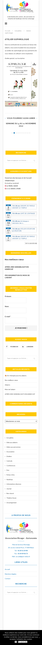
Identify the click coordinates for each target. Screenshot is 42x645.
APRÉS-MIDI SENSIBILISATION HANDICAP (17, 268)
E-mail (8, 316)
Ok (16, 642)
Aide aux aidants (12, 442)
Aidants (7, 385)
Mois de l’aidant (10, 389)
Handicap (9, 479)
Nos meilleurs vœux (14, 259)
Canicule (9, 461)
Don (7, 470)
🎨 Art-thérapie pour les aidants (15, 375)
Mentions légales (10, 574)
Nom (7, 306)
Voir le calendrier (30, 243)
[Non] (39, 638)
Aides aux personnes (13, 447)
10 (29, 133)
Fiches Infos (10, 475)
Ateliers (9, 456)
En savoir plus (22, 642)
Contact (7, 578)
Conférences (10, 465)
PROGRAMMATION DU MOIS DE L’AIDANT (17, 276)
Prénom (8, 296)
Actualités (18, 31)
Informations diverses (13, 484)
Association (10, 452)
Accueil (7, 31)
